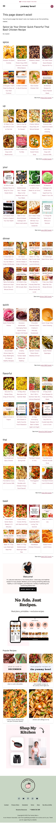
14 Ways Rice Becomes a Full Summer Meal (21, 394)
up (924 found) (47, 159)
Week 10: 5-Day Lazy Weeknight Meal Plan (9, 547)
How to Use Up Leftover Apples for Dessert (21, 126)
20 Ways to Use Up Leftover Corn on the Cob (8, 126)
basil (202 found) (46, 556)
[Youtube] (23, 798)
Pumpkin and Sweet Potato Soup (34, 152)
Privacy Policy (15, 805)
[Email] (37, 798)
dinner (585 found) (46, 296)
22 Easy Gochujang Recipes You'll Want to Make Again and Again (34, 422)
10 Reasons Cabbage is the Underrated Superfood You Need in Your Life (47, 190)
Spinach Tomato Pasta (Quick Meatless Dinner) (34, 353)
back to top (35, 809)
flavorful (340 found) (45, 431)
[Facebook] (19, 798)
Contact (6, 805)
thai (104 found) (47, 493)
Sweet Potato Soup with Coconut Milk (47, 152)
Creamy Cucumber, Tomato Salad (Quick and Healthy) (21, 356)
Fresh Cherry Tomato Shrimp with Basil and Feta (21, 521)
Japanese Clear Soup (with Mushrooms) (8, 152)
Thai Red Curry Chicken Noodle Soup (47, 460)
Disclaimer (25, 805)
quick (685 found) (46, 365)
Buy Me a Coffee (47, 805)
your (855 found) (46, 230)
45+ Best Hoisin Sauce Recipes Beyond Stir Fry (47, 63)
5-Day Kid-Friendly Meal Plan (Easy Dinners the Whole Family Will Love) (34, 287)
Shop (38, 805)
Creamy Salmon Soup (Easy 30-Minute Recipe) (34, 126)
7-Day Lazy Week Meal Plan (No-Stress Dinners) (47, 284)
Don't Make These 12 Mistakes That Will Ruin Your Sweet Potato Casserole (34, 220)
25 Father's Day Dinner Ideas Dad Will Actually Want (21, 284)
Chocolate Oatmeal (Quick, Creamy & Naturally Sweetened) (34, 328)
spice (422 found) (46, 97)
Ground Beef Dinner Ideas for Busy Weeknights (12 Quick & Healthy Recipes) (8, 356)
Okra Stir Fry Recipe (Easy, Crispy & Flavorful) (8, 394)
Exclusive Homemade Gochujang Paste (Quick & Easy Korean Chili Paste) (21, 328)
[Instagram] (32, 798)
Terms (32, 805)
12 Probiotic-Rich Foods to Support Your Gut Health (8, 218)
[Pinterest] (28, 798)
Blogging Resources (21, 809)
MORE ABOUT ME (27, 589)
